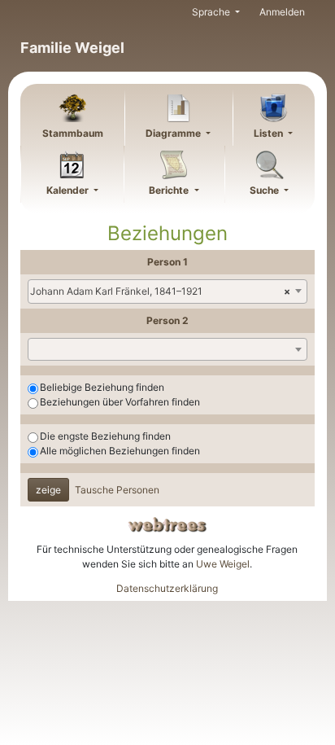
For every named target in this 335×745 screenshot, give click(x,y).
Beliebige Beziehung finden (102, 387)
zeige (48, 490)
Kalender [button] (68, 190)
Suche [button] (265, 190)
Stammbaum (72, 133)
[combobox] (167, 291)
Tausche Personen (117, 490)
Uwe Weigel (223, 564)
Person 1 (167, 262)
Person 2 (167, 320)
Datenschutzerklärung (167, 588)
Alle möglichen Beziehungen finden (120, 451)
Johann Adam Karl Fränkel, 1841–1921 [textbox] (159, 291)
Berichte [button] (170, 190)
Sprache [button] (212, 12)
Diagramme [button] (174, 133)
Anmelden (282, 12)
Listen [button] (269, 133)
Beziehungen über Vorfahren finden (120, 402)
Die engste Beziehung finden (105, 436)
